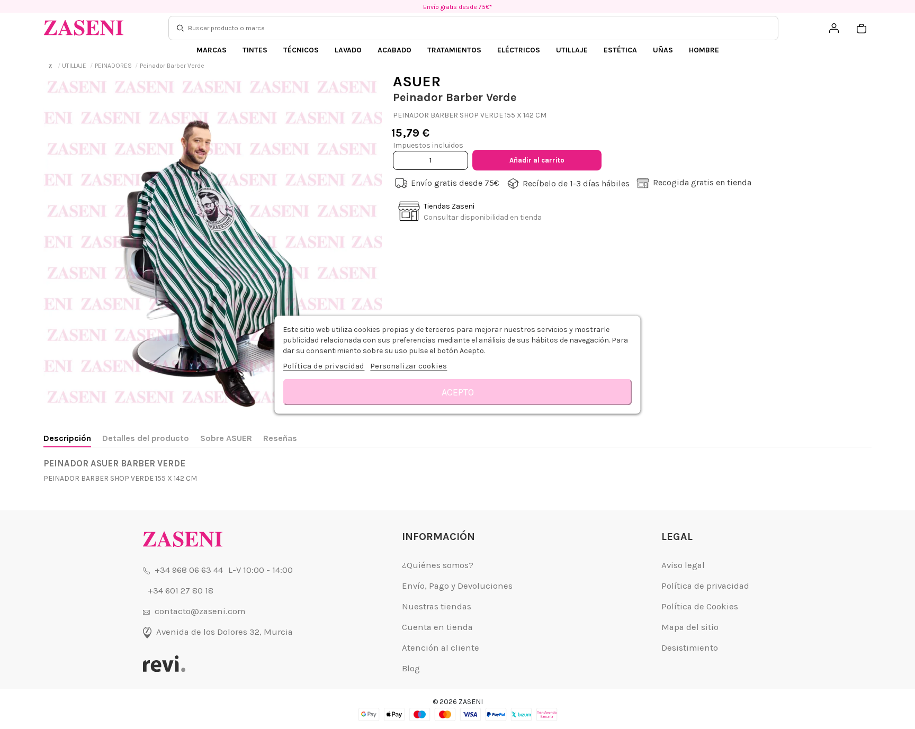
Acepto (458, 392)
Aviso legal (683, 565)
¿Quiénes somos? (437, 565)
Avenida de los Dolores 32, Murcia (224, 632)
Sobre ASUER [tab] (226, 438)
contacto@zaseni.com (200, 611)
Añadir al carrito (536, 160)
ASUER (417, 81)
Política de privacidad (705, 586)
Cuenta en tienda (437, 627)
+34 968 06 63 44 (189, 570)
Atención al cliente (440, 648)
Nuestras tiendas (436, 606)
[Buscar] (180, 28)
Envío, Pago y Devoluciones (457, 586)
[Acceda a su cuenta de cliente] (834, 28)
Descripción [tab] (67, 438)
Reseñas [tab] (280, 438)
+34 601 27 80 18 (180, 591)
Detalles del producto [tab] (145, 438)
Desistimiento (689, 648)
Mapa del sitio (690, 627)
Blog (411, 668)
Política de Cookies (699, 606)
